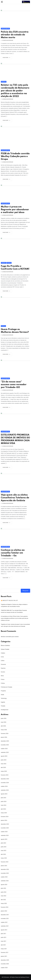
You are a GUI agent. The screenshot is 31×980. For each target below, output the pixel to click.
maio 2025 (3, 763)
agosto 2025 (4, 756)
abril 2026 (3, 726)
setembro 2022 (5, 880)
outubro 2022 (4, 877)
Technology (4, 698)
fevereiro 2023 (4, 862)
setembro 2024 (5, 790)
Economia (3, 664)
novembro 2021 (5, 918)
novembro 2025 (5, 745)
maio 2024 (3, 805)
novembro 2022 (5, 873)
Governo (3, 672)
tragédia (3, 702)
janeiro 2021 (4, 956)
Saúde (2, 694)
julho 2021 (3, 933)
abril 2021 (3, 945)
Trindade (3, 706)
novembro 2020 (5, 963)
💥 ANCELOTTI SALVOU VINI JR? (9, 600)
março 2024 (4, 812)
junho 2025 (3, 760)
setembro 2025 (5, 752)
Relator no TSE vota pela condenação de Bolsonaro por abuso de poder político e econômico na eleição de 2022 (15, 90)
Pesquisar (25, 590)
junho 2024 (3, 801)
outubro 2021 (4, 922)
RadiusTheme (25, 977)
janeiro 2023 (4, 865)
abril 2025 (3, 767)
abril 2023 (3, 854)
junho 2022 (3, 892)
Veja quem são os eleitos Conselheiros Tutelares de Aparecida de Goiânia (15, 498)
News (2, 675)
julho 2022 (3, 888)
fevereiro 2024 (4, 816)
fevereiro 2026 (4, 733)
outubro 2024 (4, 786)
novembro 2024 (5, 782)
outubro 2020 (4, 967)
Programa (3, 690)
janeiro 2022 (4, 911)
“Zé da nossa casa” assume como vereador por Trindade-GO (13, 384)
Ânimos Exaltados (5, 645)
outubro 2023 (4, 831)
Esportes (3, 668)
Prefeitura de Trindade (6, 687)
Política (3, 683)
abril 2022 (3, 899)
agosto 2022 (4, 884)
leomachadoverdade (7, 40)
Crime (2, 657)
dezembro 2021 (5, 914)
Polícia (2, 679)
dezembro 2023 (5, 824)
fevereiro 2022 (4, 907)
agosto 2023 (4, 839)
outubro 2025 (4, 748)
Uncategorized (4, 709)
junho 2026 (3, 718)
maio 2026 (3, 722)
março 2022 (4, 903)
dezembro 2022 (5, 869)
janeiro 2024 (4, 820)
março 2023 (4, 858)
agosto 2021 (4, 930)
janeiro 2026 (4, 737)
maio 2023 (3, 850)
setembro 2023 (5, 835)
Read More (5, 57)
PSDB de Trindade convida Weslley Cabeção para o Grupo (15, 156)
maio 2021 (3, 941)
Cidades (3, 653)
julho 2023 (3, 843)
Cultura (2, 660)
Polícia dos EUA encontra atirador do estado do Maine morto (14, 35)
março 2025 (4, 771)
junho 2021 (3, 937)
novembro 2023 (5, 828)
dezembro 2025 (5, 741)
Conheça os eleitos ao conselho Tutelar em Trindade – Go (13, 553)
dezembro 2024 (5, 778)
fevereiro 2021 (4, 952)
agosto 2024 (4, 794)
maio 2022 (3, 896)
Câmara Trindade (5, 649)
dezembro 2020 (5, 960)
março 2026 (4, 729)
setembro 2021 (5, 926)
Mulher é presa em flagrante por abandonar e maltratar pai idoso (15, 210)
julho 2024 (3, 797)
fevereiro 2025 (4, 775)
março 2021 (4, 948)
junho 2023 (3, 846)
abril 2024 (3, 809)
